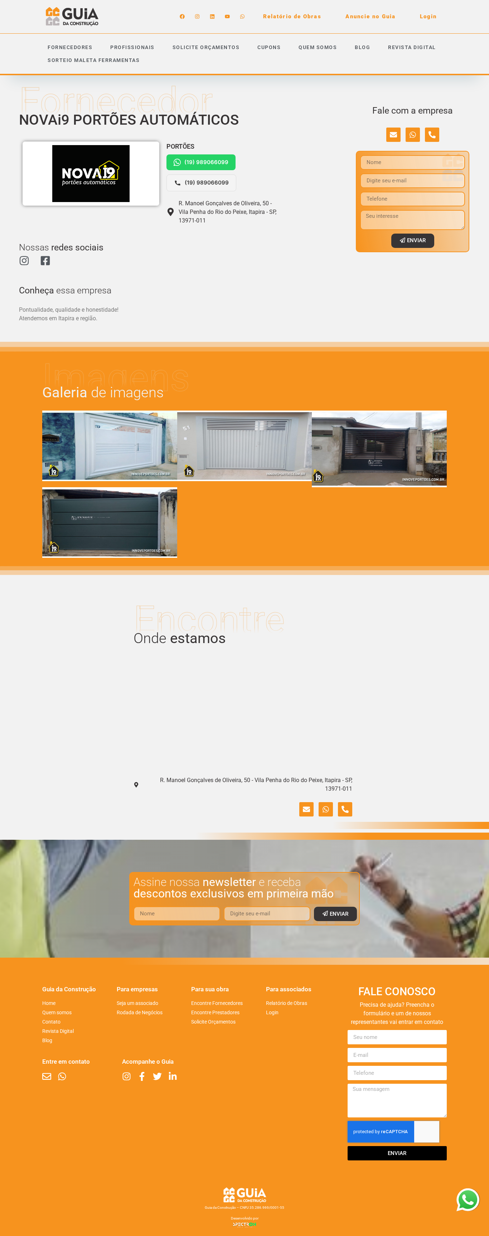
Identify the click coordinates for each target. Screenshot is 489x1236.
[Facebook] (182, 16)
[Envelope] (393, 135)
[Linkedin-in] (172, 1076)
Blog (362, 47)
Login (428, 16)
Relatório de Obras (292, 16)
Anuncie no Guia (370, 16)
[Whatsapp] (242, 16)
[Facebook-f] (141, 1076)
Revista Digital (412, 47)
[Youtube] (227, 16)
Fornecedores (70, 47)
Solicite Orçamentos (206, 47)
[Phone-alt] (432, 135)
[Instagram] (197, 16)
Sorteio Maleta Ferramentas (94, 60)
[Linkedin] (212, 16)
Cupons (269, 47)
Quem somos (318, 47)
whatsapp (467, 1192)
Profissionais (132, 47)
